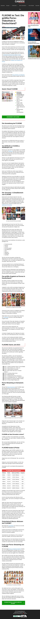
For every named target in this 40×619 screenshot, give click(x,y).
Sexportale (37, 5)
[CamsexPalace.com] (20, 2)
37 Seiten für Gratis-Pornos (34, 58)
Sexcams (7, 5)
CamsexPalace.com (21, 611)
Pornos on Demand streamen (15, 548)
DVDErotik (10, 151)
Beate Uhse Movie (11, 387)
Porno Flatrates (31, 5)
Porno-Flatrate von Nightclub (18, 74)
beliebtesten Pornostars (7, 204)
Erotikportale (14, 5)
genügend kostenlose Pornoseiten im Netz (12, 54)
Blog (20, 9)
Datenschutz (16, 612)
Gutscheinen (11, 525)
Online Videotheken (22, 5)
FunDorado (6, 317)
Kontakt (20, 612)
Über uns (24, 612)
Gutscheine (3, 5)
